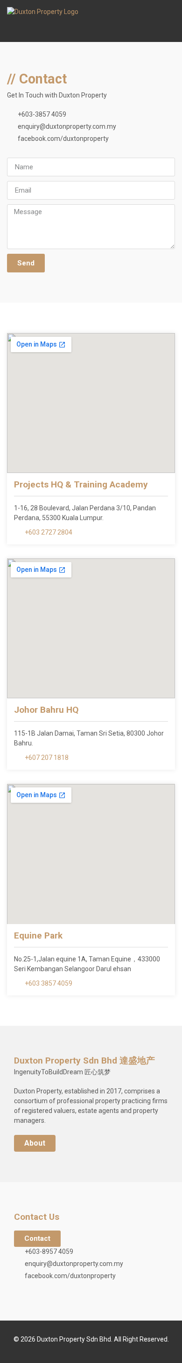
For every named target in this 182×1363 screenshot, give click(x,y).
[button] (168, 21)
